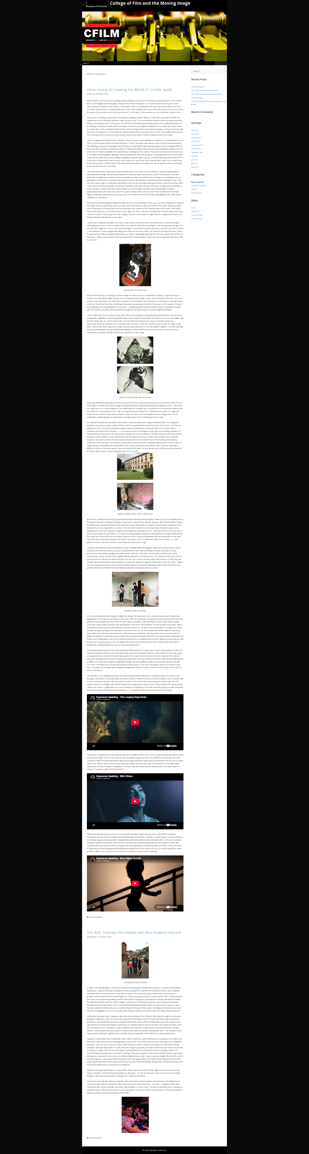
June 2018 (194, 160)
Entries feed (195, 211)
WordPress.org (196, 219)
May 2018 (194, 163)
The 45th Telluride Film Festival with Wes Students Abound (134, 932)
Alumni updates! (96, 917)
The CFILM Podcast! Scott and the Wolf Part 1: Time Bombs (208, 103)
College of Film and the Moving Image (150, 3)
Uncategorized (196, 193)
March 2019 (195, 134)
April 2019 (194, 130)
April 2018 (194, 167)
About (86, 63)
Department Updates (198, 186)
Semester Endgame (197, 87)
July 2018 (194, 156)
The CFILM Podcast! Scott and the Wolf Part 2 (206, 94)
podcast (194, 189)
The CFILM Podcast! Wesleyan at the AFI (204, 90)
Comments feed (196, 215)
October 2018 (196, 149)
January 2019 (195, 141)
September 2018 (197, 152)
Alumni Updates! (197, 98)
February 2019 (196, 138)
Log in (193, 208)
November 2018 (196, 145)
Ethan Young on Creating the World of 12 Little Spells (129, 89)
